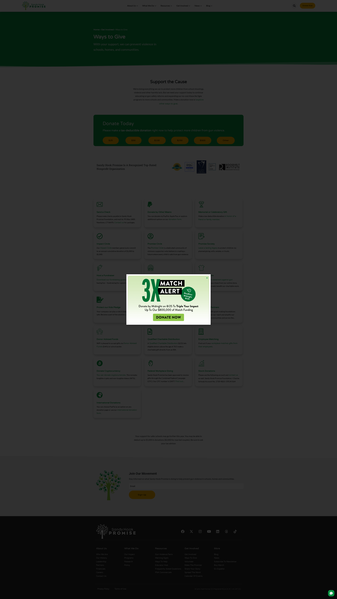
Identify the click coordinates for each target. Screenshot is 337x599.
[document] (168, 299)
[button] (207, 278)
